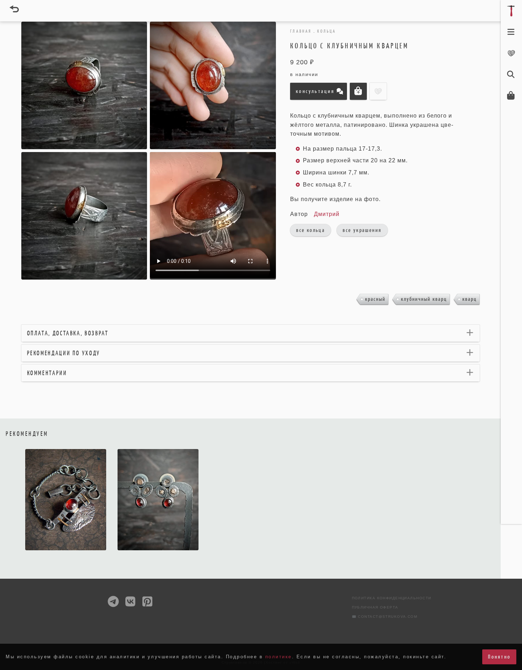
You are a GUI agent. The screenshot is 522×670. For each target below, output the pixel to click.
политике (278, 656)
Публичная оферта (375, 607)
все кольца (310, 230)
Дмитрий (326, 214)
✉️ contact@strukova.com (385, 616)
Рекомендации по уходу (63, 353)
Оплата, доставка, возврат (68, 333)
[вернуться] (14, 9)
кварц (469, 299)
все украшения (362, 230)
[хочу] (190, 548)
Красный (375, 299)
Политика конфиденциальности (391, 598)
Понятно (499, 656)
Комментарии (47, 373)
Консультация (315, 91)
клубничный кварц (424, 299)
